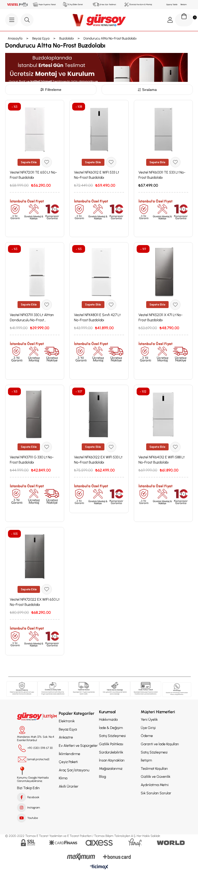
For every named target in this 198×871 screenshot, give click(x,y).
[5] (176, 689)
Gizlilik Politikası (111, 744)
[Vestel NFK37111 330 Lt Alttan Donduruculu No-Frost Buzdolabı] (35, 272)
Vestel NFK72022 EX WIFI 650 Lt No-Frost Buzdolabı (35, 602)
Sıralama (149, 90)
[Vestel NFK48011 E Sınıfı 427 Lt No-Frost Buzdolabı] (99, 272)
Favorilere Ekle (47, 162)
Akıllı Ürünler (68, 786)
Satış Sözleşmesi (112, 736)
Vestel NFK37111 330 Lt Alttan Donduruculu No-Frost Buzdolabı (32, 318)
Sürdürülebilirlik (111, 752)
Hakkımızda (108, 719)
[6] (145, 689)
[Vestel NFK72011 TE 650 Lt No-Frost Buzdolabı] (35, 129)
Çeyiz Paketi (68, 762)
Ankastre (66, 737)
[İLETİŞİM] (37, 716)
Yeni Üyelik (149, 719)
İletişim (146, 760)
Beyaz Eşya (68, 729)
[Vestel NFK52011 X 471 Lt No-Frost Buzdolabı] (163, 272)
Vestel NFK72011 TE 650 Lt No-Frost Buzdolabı (33, 175)
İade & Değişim (111, 728)
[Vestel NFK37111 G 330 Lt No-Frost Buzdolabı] (35, 414)
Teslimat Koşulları (154, 768)
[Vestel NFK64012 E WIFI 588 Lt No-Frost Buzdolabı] (163, 414)
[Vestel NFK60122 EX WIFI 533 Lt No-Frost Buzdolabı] (99, 414)
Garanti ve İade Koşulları (160, 744)
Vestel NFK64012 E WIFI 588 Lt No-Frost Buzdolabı (161, 460)
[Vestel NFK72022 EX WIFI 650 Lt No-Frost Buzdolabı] (35, 557)
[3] (83, 689)
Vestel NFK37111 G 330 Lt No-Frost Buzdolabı (32, 460)
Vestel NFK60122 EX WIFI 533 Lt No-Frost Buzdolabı (98, 460)
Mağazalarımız (110, 768)
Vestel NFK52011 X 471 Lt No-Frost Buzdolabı (160, 317)
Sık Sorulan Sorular (156, 793)
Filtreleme (53, 90)
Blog (102, 776)
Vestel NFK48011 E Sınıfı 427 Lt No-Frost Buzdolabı (97, 317)
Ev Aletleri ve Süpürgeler (78, 745)
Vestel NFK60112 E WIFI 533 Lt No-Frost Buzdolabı (96, 175)
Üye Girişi (148, 728)
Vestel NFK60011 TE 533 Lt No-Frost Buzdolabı (161, 175)
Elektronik (67, 721)
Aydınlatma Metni (155, 785)
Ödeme (147, 736)
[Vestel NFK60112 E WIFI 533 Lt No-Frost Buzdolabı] (99, 129)
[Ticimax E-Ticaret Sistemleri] (99, 867)
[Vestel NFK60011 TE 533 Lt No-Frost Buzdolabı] (163, 129)
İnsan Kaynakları (112, 760)
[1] (21, 689)
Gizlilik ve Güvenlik (155, 776)
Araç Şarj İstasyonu (74, 770)
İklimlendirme (69, 754)
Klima (63, 778)
